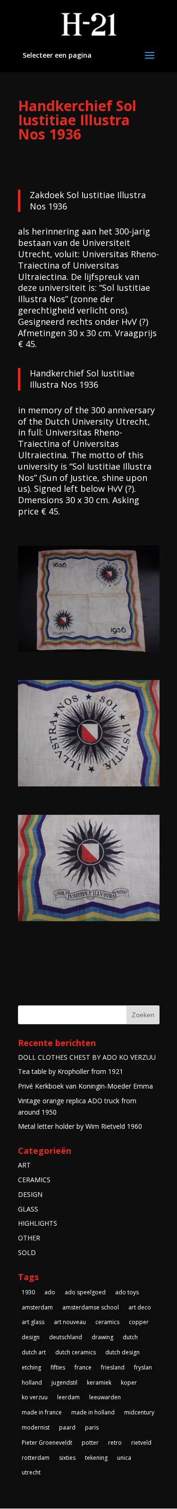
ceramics (107, 1322)
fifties (58, 1367)
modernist (36, 1427)
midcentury (139, 1412)
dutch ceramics (75, 1352)
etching (31, 1367)
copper (139, 1322)
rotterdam (36, 1458)
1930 (28, 1292)
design (31, 1337)
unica (124, 1458)
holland (32, 1382)
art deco (139, 1307)
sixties (67, 1458)
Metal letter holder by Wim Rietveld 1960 (80, 1126)
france (83, 1367)
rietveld (141, 1443)
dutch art (34, 1352)
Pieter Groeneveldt (47, 1443)
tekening (96, 1458)
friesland (113, 1367)
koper (129, 1382)
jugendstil (64, 1382)
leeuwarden (105, 1397)
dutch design (122, 1352)
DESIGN (30, 1194)
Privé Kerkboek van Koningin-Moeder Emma (85, 1086)
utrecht (31, 1472)
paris (92, 1427)
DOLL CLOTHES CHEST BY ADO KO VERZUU (87, 1057)
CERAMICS (34, 1179)
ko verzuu (35, 1397)
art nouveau (70, 1322)
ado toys (127, 1292)
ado (49, 1292)
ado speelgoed (85, 1292)
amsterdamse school (90, 1307)
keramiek (99, 1382)
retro (115, 1443)
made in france (42, 1412)
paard (67, 1427)
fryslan (143, 1367)
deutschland (65, 1337)
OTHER (29, 1237)
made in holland (93, 1412)
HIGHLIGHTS (37, 1223)
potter (90, 1443)
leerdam (68, 1397)
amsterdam (37, 1307)
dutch (130, 1337)
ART (24, 1164)
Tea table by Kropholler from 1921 (70, 1071)
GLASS (28, 1208)
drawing (102, 1337)
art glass (33, 1322)
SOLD (27, 1252)
